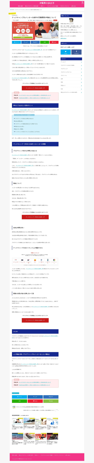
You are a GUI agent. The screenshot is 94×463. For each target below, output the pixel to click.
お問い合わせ (73, 6)
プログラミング (16, 393)
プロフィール (64, 75)
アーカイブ (63, 61)
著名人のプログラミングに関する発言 (31, 6)
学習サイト (43, 6)
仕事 (62, 78)
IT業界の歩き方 (47, 3)
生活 (62, 88)
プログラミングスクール (64, 6)
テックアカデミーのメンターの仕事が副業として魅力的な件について (35, 95)
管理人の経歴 (20, 6)
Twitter (65, 53)
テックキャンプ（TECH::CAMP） (33, 49)
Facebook (76, 53)
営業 (62, 82)
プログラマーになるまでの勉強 (52, 6)
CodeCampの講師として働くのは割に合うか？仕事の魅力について (34, 97)
